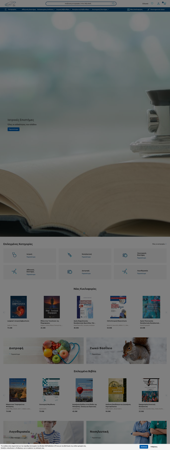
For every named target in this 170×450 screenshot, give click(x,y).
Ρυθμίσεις (154, 447)
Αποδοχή (144, 447)
